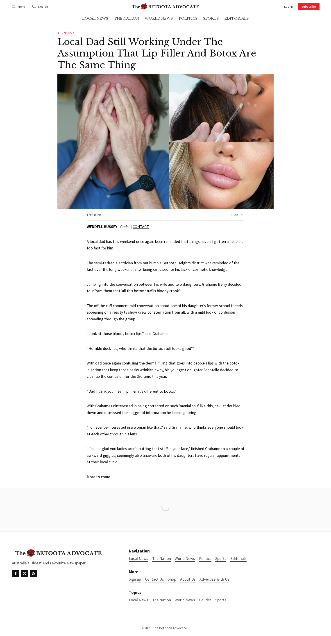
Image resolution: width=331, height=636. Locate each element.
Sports (220, 600)
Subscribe (309, 7)
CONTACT (141, 226)
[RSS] (33, 573)
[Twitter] (24, 573)
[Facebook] (15, 573)
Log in (288, 7)
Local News (138, 600)
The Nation (66, 32)
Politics (205, 600)
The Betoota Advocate (169, 628)
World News (185, 600)
